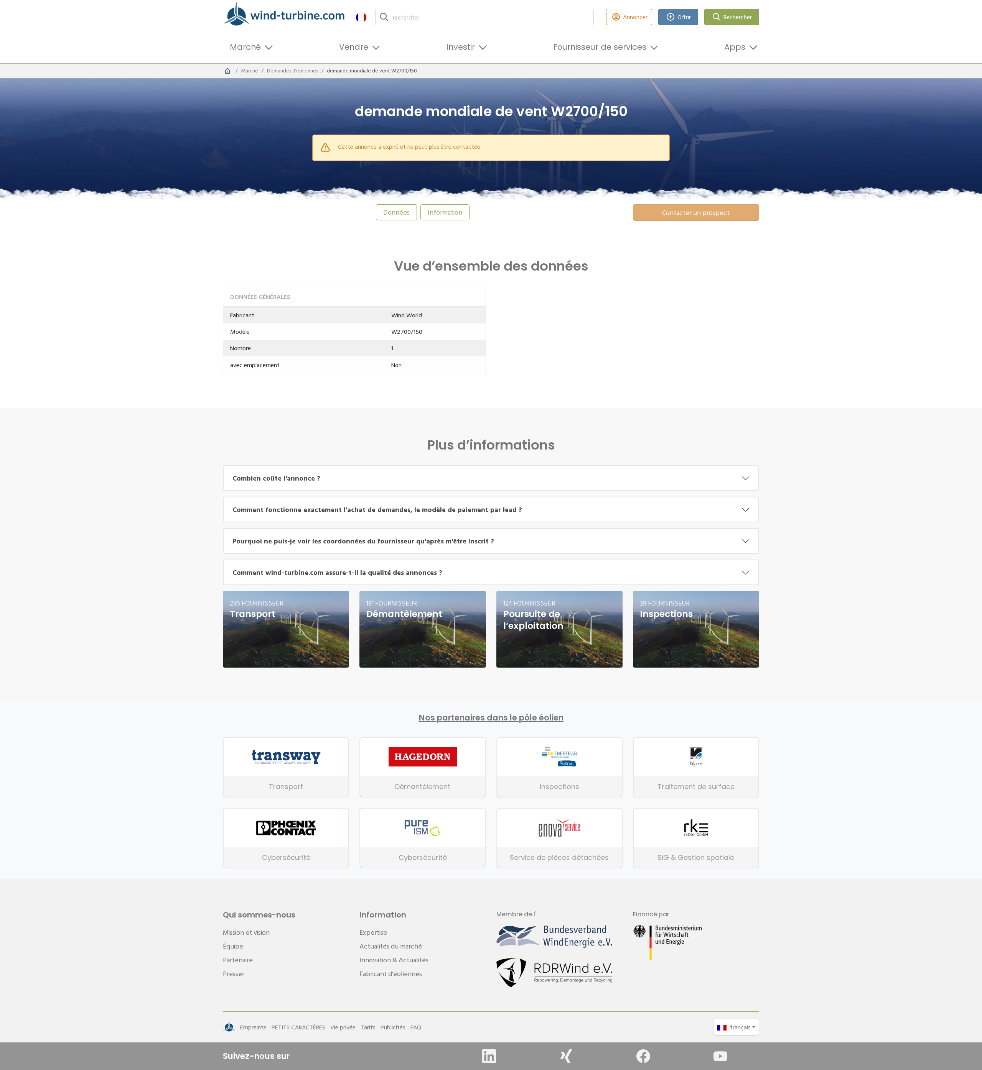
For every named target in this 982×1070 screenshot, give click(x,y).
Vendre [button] (353, 47)
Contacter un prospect (696, 212)
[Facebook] (643, 1056)
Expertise (373, 932)
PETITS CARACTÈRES (298, 1027)
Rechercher (737, 17)
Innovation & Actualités (393, 959)
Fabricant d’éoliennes (390, 973)
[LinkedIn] (489, 1056)
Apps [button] (734, 47)
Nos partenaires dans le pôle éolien (491, 718)
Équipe (233, 946)
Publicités (393, 1027)
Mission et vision (246, 932)
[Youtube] (720, 1056)
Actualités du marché (390, 946)
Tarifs (368, 1027)
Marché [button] (245, 47)
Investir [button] (460, 47)
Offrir (684, 17)
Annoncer (635, 17)
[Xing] (566, 1056)
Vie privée (343, 1027)
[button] (361, 17)
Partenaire (238, 959)
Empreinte (253, 1027)
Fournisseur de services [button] (599, 47)
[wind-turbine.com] (227, 71)
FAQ (415, 1027)
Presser (233, 973)
